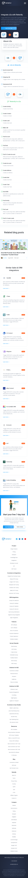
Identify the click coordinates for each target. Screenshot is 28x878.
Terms (14, 778)
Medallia (14, 836)
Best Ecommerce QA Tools (14, 746)
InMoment (14, 831)
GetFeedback (14, 819)
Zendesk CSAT (14, 848)
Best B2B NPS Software (14, 752)
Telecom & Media (14, 682)
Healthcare (14, 679)
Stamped (14, 814)
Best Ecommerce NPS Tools (14, 749)
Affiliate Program (14, 795)
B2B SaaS (14, 765)
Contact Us (14, 798)
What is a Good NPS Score (14, 738)
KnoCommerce (14, 808)
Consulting (14, 695)
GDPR (14, 786)
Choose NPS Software (14, 740)
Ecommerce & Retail (14, 670)
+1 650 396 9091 (14, 861)
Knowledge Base (14, 557)
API (14, 566)
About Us (14, 775)
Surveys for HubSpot (14, 603)
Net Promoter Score (14, 768)
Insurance (14, 676)
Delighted (14, 816)
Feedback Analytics (14, 639)
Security (14, 783)
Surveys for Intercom (14, 609)
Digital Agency (14, 698)
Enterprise (14, 554)
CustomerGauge (14, 839)
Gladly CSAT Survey (14, 590)
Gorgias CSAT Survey (14, 581)
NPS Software (14, 624)
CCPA (14, 792)
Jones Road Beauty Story (14, 710)
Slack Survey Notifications (14, 612)
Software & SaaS (14, 689)
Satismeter (14, 825)
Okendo (14, 805)
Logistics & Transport (14, 700)
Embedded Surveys (14, 655)
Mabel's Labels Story (14, 708)
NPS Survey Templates (14, 735)
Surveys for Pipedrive (14, 606)
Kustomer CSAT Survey (14, 593)
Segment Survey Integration (14, 614)
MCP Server (14, 569)
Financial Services (14, 673)
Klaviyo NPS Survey (14, 579)
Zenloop (14, 834)
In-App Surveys (14, 652)
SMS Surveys (14, 663)
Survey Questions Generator (14, 732)
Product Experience (14, 636)
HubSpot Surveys (14, 851)
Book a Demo (20, 526)
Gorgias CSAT (14, 845)
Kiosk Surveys (14, 660)
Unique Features (14, 549)
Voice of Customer (14, 630)
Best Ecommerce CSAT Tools (14, 743)
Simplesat (14, 822)
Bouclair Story (14, 716)
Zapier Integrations (14, 617)
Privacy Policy (14, 781)
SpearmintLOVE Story (14, 713)
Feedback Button (14, 657)
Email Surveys (14, 646)
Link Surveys (14, 649)
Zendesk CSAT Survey (14, 587)
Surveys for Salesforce (14, 600)
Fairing (14, 811)
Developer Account (14, 563)
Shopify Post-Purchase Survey (14, 576)
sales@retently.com (14, 864)
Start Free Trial (8, 28)
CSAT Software (14, 627)
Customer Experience (14, 633)
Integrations (14, 560)
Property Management (14, 692)
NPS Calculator (14, 729)
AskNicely (14, 828)
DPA (14, 789)
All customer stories (14, 722)
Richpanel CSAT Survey (14, 584)
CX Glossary (14, 755)
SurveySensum (14, 842)
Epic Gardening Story (14, 719)
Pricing (14, 551)
